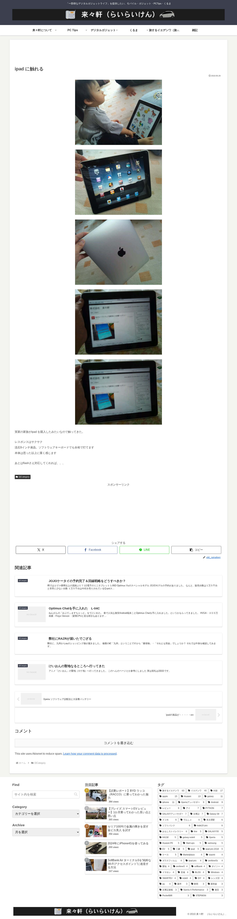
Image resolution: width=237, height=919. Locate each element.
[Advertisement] (118, 54)
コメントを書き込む (118, 743)
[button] (196, 550)
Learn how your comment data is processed (90, 753)
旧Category (24, 477)
